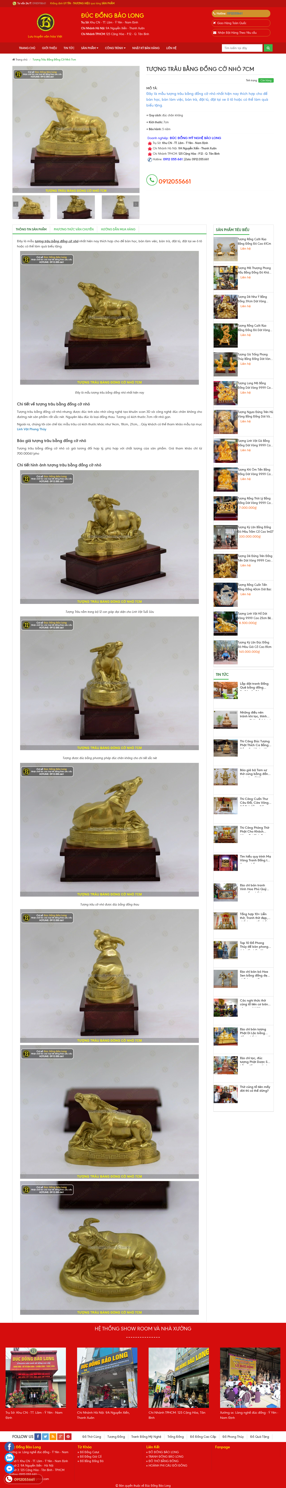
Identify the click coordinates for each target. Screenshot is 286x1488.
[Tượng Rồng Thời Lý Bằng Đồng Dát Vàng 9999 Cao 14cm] (226, 508)
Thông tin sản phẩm (31, 229)
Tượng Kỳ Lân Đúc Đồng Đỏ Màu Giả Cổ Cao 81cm (254, 645)
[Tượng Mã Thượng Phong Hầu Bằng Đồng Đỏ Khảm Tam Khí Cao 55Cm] (226, 278)
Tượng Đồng (116, 1437)
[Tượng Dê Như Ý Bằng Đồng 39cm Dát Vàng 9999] (226, 307)
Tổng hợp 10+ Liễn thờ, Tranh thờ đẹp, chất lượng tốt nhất (254, 916)
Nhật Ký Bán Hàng (146, 48)
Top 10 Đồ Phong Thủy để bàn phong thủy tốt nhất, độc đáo (254, 945)
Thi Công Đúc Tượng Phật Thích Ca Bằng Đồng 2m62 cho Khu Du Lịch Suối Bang (255, 743)
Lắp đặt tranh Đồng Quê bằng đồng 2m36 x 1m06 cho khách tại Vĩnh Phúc (254, 686)
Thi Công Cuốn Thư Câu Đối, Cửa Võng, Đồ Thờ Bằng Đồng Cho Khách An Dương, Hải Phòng (254, 801)
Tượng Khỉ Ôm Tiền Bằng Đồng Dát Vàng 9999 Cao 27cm (255, 472)
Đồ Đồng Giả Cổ (90, 1456)
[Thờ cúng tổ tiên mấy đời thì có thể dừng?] (226, 1094)
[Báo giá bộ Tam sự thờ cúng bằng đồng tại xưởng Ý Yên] (226, 776)
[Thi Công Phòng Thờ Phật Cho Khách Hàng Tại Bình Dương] (226, 834)
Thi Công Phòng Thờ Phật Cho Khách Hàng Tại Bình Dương (255, 830)
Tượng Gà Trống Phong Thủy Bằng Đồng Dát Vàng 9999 (255, 357)
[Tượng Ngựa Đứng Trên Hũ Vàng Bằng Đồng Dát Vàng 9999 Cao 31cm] (226, 422)
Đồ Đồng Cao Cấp (203, 1437)
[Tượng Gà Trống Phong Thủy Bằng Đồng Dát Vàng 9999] (226, 364)
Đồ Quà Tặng (259, 1437)
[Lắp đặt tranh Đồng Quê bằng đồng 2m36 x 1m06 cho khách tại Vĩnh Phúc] (226, 690)
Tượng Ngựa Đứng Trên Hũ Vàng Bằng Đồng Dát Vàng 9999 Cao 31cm (255, 414)
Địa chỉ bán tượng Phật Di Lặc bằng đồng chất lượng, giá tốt (255, 1031)
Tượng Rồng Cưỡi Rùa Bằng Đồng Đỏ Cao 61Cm (254, 241)
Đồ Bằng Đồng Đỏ (91, 1461)
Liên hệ (171, 48)
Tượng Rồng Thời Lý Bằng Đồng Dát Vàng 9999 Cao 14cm (255, 501)
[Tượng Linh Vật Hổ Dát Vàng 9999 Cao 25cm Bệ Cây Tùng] (226, 623)
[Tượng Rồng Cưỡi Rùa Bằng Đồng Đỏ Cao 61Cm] (226, 249)
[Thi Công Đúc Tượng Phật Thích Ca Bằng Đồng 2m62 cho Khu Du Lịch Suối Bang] (226, 748)
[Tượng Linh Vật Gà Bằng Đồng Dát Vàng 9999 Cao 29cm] (226, 451)
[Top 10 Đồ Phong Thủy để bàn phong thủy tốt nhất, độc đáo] (226, 950)
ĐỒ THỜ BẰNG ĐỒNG (164, 1461)
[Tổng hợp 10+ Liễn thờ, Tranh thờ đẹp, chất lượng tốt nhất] (226, 920)
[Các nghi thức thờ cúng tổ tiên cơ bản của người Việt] (226, 1008)
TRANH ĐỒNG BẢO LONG (166, 1456)
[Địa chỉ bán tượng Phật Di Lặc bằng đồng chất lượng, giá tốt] (226, 1036)
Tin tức (69, 48)
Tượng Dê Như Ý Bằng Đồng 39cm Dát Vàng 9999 (252, 299)
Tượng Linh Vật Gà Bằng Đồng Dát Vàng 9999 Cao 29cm (255, 443)
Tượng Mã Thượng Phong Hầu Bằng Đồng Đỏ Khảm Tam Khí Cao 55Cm (254, 270)
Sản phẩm (88, 48)
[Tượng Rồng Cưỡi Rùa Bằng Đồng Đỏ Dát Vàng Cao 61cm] (226, 335)
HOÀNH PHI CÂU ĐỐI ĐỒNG (168, 1465)
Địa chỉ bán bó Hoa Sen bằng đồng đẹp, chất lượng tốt (255, 974)
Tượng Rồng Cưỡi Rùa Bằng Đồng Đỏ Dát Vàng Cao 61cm (254, 328)
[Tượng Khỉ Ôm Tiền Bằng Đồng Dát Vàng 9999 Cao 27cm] (226, 479)
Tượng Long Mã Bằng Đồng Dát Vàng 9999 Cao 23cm (255, 386)
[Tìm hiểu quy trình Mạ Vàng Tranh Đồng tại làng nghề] (226, 863)
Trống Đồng (176, 1437)
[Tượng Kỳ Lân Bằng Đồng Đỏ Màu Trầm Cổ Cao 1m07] (226, 537)
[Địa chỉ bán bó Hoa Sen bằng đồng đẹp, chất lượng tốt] (226, 979)
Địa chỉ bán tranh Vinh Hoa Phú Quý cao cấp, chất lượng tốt (254, 887)
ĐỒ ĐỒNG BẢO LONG (164, 1452)
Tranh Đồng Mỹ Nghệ (146, 1437)
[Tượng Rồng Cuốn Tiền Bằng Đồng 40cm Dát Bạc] (226, 595)
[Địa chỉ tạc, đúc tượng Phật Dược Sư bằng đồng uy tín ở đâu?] (226, 1065)
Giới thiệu (49, 48)
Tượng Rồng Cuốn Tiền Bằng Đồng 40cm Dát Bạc (254, 587)
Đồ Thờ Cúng (91, 1437)
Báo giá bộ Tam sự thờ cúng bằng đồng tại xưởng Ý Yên (255, 772)
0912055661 (234, 13)
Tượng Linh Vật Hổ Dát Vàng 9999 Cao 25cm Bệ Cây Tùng (254, 616)
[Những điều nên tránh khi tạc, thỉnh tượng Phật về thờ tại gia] (226, 720)
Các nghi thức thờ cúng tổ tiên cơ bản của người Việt (254, 1003)
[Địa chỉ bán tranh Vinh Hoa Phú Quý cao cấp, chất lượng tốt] (226, 892)
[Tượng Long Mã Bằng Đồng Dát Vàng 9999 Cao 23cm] (226, 393)
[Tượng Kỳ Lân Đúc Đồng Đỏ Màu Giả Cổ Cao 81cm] (226, 652)
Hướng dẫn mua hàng (118, 229)
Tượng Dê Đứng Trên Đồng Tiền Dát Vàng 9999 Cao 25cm (255, 558)
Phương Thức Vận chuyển (74, 229)
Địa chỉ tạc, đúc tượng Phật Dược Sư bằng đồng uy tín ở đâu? (254, 1060)
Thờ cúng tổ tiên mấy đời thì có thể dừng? (255, 1089)
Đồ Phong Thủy (233, 1437)
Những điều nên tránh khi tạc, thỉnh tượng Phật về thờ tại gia (255, 715)
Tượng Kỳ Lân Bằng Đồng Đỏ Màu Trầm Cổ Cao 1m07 (255, 529)
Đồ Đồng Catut (89, 1452)
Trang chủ (27, 48)
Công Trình (114, 48)
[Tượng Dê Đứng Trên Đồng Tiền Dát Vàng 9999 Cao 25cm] (226, 566)
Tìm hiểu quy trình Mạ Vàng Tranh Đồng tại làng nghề (255, 859)
